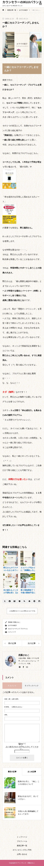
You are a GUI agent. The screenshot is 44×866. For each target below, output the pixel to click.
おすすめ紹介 (12, 625)
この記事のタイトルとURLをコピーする (22, 611)
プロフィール (22, 841)
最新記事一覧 (22, 846)
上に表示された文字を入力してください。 (22, 748)
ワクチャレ (24, 629)
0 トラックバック (31, 686)
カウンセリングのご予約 (22, 850)
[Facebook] (23, 667)
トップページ (22, 837)
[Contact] (27, 667)
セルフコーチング (14, 629)
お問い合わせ (22, 854)
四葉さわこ (17, 622)
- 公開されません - (13, 707)
